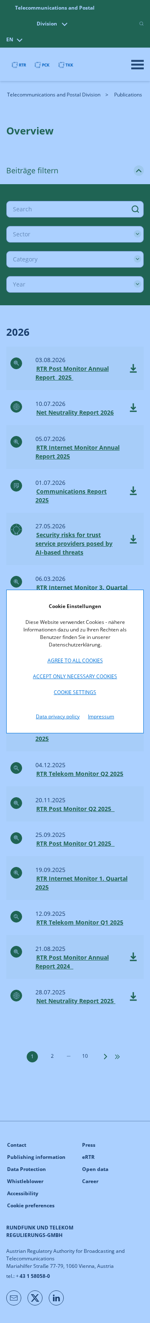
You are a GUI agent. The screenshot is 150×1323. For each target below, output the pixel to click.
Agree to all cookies (75, 660)
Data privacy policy (58, 716)
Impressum (101, 716)
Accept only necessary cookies (75, 676)
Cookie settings (75, 692)
